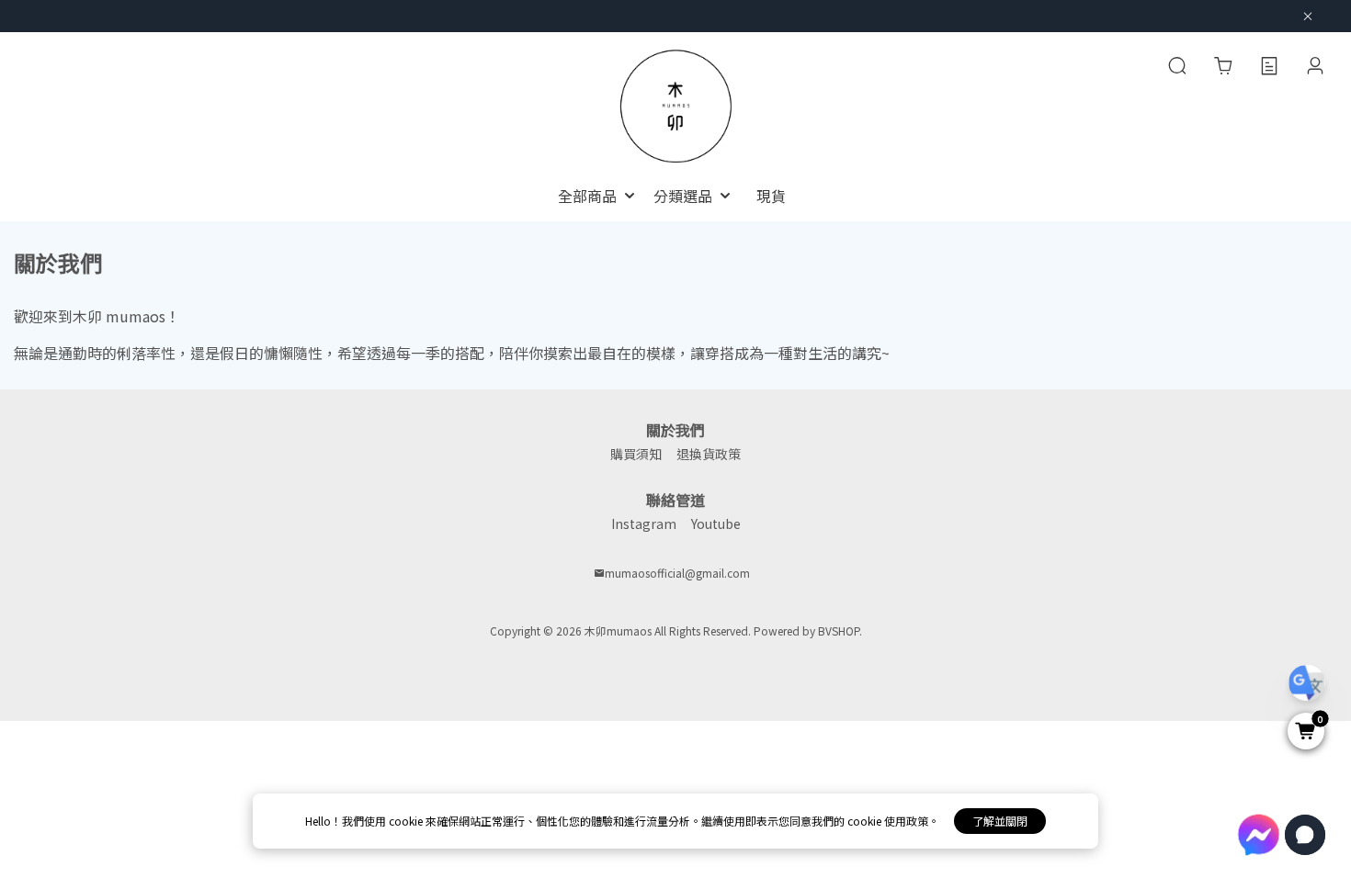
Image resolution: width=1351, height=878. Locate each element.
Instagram (643, 523)
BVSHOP (838, 630)
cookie (407, 820)
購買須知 (636, 454)
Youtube (716, 523)
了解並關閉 (999, 820)
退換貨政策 (708, 454)
